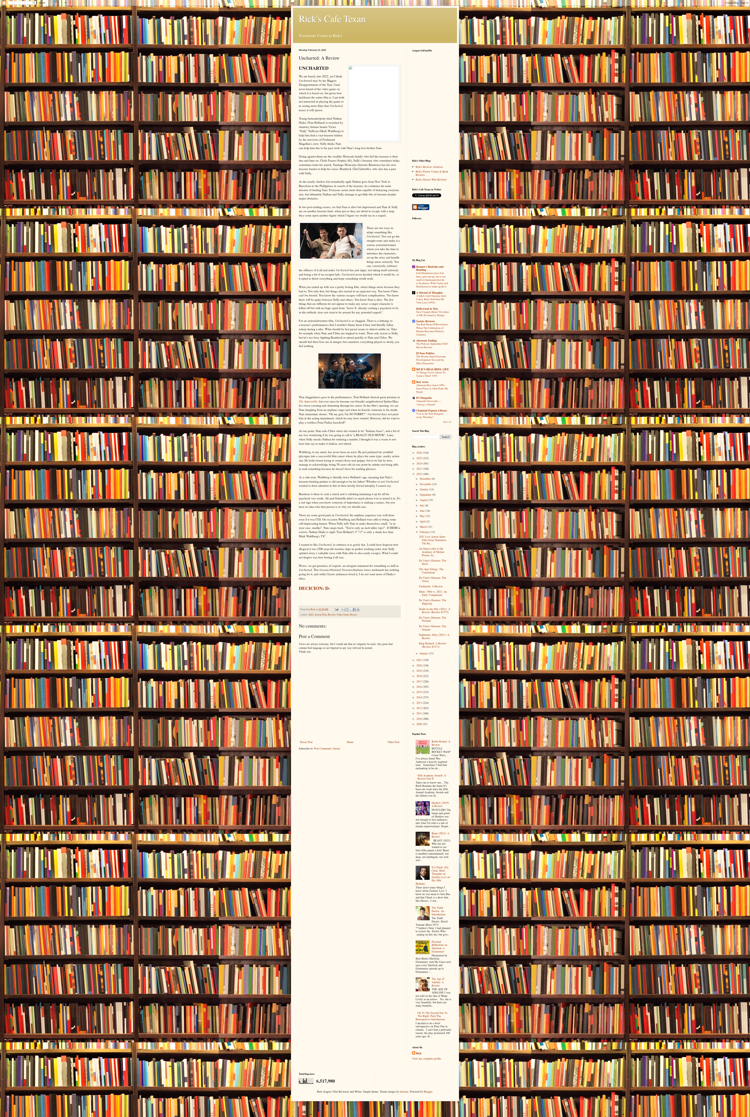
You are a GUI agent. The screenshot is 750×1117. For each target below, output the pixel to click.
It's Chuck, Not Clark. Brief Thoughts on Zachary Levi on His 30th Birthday (433, 875)
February (425, 532)
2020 (419, 665)
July (422, 505)
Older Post (393, 742)
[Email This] (343, 610)
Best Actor (422, 382)
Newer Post (306, 742)
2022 (311, 614)
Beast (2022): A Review (440, 834)
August (424, 500)
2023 (419, 468)
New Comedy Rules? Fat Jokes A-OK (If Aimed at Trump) (432, 313)
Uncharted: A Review (431, 586)
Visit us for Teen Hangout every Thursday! (429, 415)
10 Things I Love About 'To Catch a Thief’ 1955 (431, 374)
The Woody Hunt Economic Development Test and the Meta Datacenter (431, 360)
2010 (419, 719)
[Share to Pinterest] (358, 610)
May (422, 516)
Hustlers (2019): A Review (441, 804)
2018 (419, 676)
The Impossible (308, 401)
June (422, 510)
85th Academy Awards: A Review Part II (432, 777)
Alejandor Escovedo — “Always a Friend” (428, 402)
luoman (404, 1091)
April (423, 521)
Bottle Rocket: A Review (441, 743)
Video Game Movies (347, 614)
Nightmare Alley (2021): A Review (434, 636)
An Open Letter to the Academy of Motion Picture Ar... (431, 552)
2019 (419, 671)
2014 (419, 697)
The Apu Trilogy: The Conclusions (431, 570)
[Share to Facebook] (354, 610)
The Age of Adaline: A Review (438, 982)
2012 (419, 708)
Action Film (320, 614)
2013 (419, 703)
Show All (447, 421)
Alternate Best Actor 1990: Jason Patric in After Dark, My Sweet (432, 388)
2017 (419, 681)
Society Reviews (425, 321)
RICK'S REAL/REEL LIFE (432, 369)
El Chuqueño (424, 398)
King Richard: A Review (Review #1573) (432, 644)
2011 (419, 713)
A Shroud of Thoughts (429, 293)
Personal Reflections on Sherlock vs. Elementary (439, 946)
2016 (419, 687)
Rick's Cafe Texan (332, 18)
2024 (419, 463)
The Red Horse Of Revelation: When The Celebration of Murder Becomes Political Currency (432, 329)
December (426, 478)
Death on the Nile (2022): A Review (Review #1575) (434, 610)
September (426, 494)
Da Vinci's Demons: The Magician (432, 601)
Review (331, 614)
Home (350, 742)
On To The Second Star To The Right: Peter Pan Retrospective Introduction (432, 1016)
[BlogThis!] (347, 610)
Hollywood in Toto (427, 309)
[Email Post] (336, 609)
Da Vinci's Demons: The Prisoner (432, 619)
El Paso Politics (425, 353)
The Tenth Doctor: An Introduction (438, 911)
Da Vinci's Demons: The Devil (432, 562)
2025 (419, 458)
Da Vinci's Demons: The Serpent (432, 627)
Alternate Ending (426, 340)
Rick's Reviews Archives (429, 167)
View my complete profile (426, 1058)
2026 (419, 452)
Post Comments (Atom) (327, 748)
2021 (419, 660)
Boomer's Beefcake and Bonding (430, 268)
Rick (418, 1053)
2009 (419, 724)
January (424, 653)
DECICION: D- (314, 588)
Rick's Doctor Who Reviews (431, 179)
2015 (419, 692)
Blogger (428, 1091)
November (426, 484)
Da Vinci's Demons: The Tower (432, 579)
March (424, 527)
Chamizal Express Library (431, 410)
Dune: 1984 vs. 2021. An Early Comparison (433, 593)
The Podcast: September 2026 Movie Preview (432, 345)
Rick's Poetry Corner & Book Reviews (432, 173)
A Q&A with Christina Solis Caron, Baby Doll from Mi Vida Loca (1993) (431, 299)
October (424, 489)
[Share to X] (351, 610)
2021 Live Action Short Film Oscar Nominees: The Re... (433, 540)
